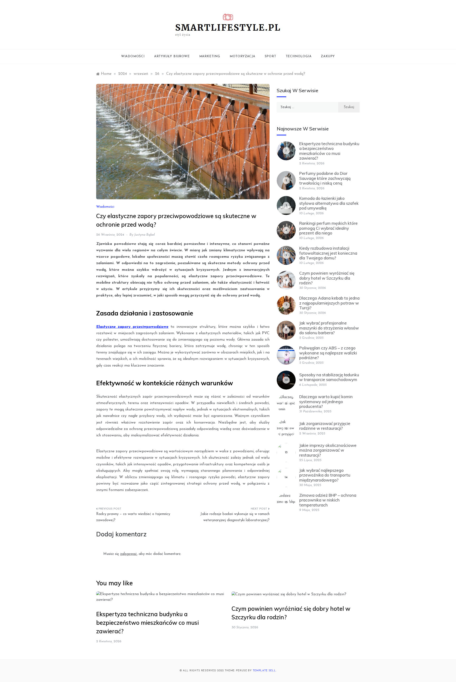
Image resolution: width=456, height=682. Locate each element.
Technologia (299, 56)
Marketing (209, 56)
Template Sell (264, 670)
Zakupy (328, 56)
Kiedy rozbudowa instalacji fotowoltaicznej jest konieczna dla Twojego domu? (328, 253)
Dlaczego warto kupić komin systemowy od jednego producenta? (326, 401)
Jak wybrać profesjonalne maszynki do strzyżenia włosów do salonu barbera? (329, 327)
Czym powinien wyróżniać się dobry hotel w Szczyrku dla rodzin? (326, 278)
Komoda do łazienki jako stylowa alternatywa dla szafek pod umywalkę (329, 203)
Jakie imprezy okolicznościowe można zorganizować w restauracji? (327, 450)
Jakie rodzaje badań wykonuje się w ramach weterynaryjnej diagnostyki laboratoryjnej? (235, 517)
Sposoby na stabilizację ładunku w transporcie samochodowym (329, 377)
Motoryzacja (242, 56)
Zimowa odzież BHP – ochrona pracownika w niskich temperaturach (327, 500)
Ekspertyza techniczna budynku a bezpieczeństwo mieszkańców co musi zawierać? (329, 151)
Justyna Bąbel (144, 235)
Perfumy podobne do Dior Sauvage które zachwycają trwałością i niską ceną (325, 178)
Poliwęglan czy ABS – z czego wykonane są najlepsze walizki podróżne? (328, 352)
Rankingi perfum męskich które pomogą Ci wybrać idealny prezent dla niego (328, 228)
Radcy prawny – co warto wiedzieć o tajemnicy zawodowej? (133, 517)
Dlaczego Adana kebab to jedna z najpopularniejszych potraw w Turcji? (329, 303)
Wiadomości (133, 56)
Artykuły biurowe (172, 56)
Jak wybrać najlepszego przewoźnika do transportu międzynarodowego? (324, 475)
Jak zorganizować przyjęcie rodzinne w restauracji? (324, 426)
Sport (270, 56)
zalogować (128, 554)
